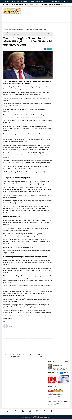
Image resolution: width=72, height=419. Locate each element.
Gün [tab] (61, 372)
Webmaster (44, 413)
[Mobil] (50, 1)
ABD (6, 81)
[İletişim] (56, 1)
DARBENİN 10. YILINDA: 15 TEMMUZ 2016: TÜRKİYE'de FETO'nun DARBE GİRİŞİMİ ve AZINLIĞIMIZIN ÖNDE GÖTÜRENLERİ (58, 368)
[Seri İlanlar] (59, 1)
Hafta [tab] (64, 372)
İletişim (30, 413)
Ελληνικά (44, 4)
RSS (51, 413)
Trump (20, 81)
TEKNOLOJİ (38, 4)
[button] (62, 4)
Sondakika (15, 413)
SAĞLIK (31, 4)
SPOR (13, 4)
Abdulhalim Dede (58, 365)
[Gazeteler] (61, 1)
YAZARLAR (57, 4)
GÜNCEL (8, 4)
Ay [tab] (67, 372)
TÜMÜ (66, 361)
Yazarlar (23, 413)
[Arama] (53, 1)
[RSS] (67, 1)
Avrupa (51, 4)
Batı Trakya (19, 4)
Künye (36, 413)
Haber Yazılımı (46, 417)
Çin (39, 81)
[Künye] (64, 1)
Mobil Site (7, 413)
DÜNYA (26, 4)
